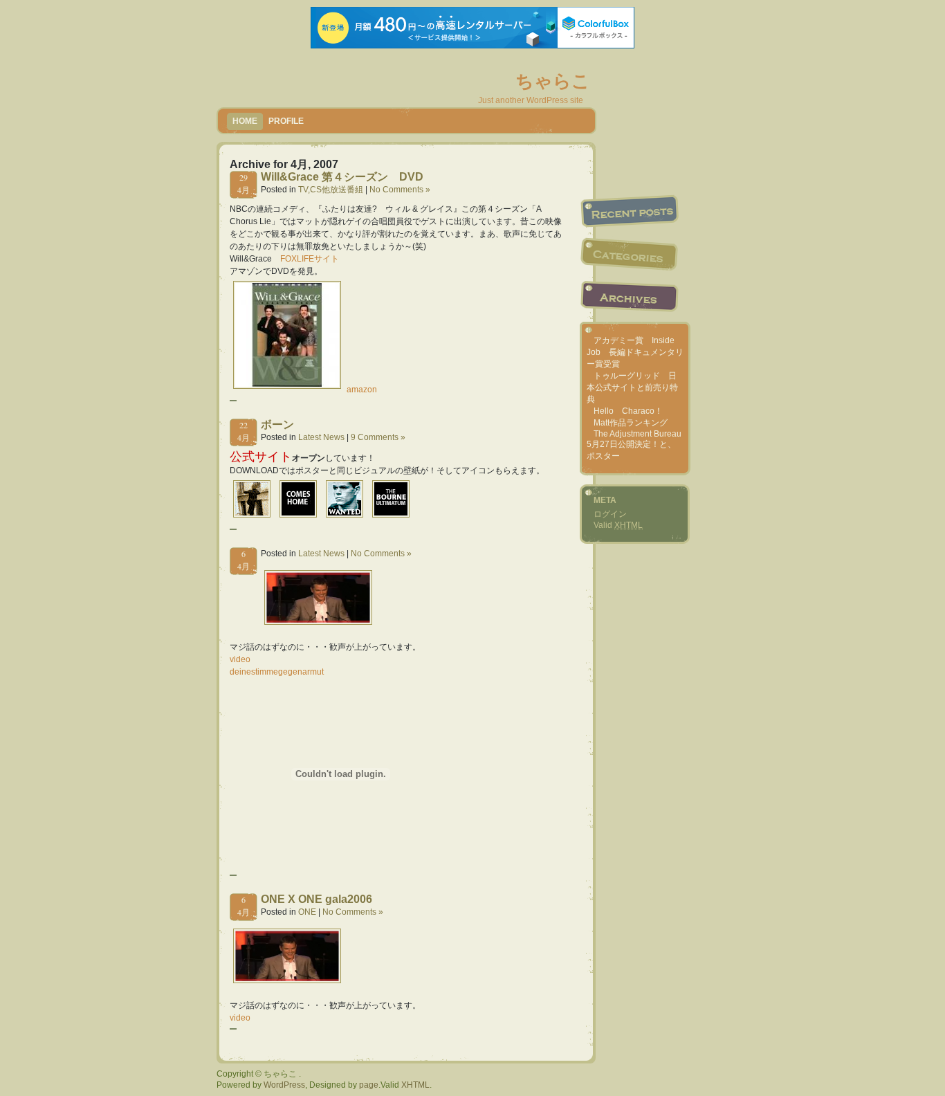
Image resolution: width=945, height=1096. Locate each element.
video (240, 659)
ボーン (277, 424)
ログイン (610, 514)
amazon (362, 389)
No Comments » (399, 189)
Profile (286, 121)
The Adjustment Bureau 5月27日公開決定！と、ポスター (634, 445)
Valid (618, 525)
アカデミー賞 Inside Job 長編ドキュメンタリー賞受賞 (635, 352)
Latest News (321, 437)
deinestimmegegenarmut (277, 672)
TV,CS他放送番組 (330, 189)
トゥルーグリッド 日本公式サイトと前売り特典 (632, 387)
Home (244, 121)
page (368, 1085)
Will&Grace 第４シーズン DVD (342, 177)
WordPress (284, 1085)
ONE (307, 912)
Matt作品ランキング (631, 423)
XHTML (415, 1085)
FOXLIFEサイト (309, 259)
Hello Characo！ (628, 411)
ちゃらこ (552, 81)
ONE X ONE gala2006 (316, 899)
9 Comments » (378, 437)
